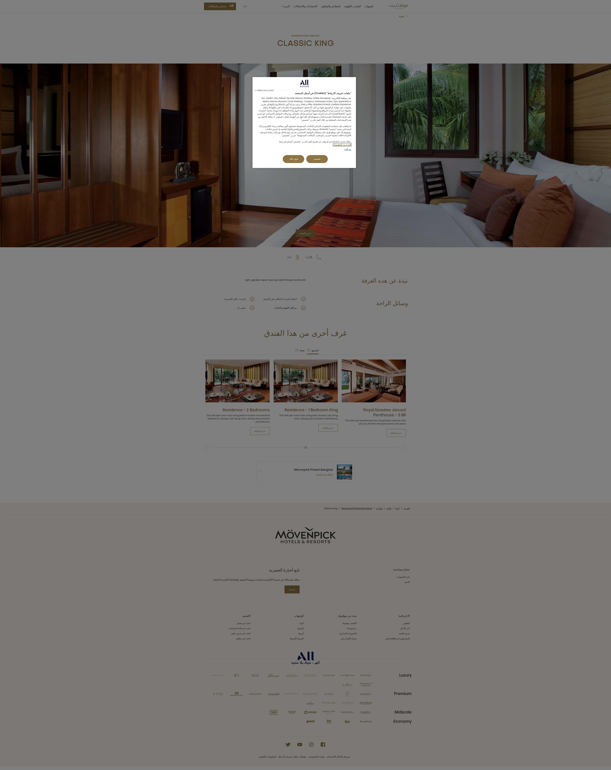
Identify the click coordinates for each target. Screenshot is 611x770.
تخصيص (317, 159)
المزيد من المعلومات (342, 145)
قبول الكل (293, 159)
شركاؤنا (347, 149)
